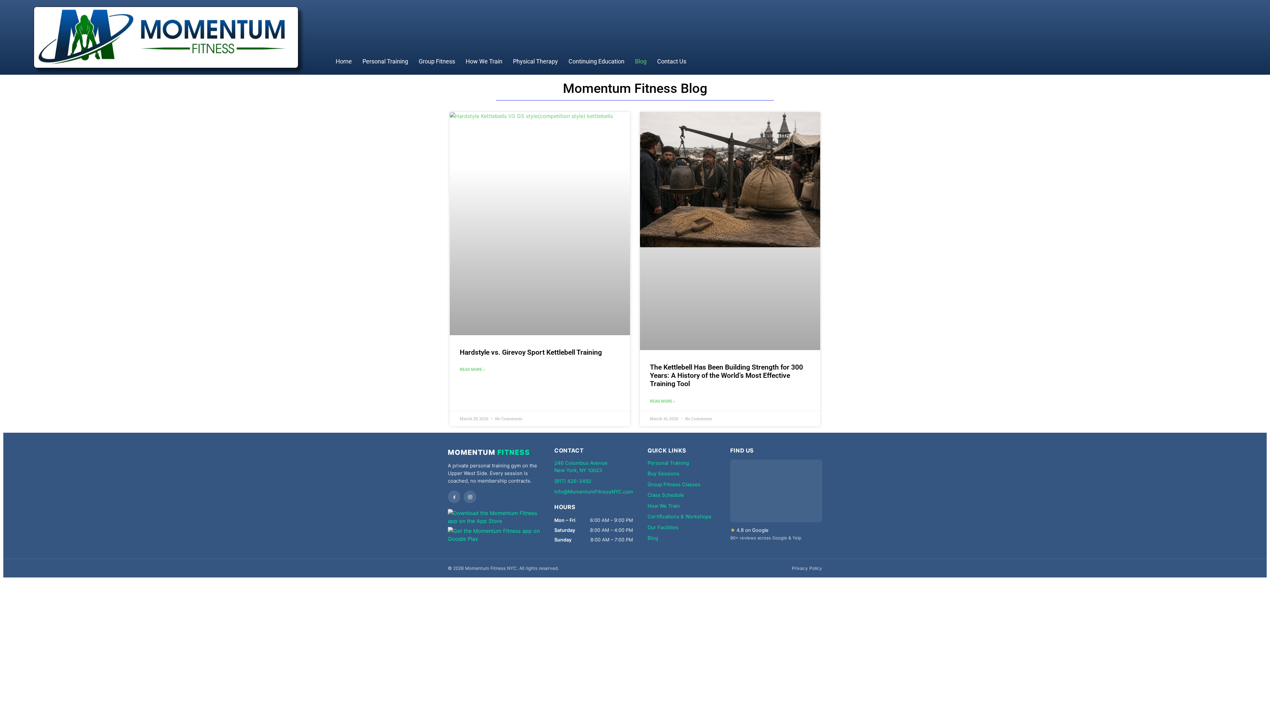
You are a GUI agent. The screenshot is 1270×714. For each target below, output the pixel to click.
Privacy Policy (807, 568)
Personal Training (385, 61)
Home (344, 61)
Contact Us (671, 61)
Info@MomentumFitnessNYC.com (593, 492)
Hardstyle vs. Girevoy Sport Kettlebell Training (531, 352)
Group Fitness (437, 61)
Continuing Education (596, 61)
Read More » (472, 369)
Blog (641, 61)
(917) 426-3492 (572, 481)
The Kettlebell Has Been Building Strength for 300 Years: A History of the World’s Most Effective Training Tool (726, 375)
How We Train (484, 61)
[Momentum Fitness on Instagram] (470, 497)
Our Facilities (663, 527)
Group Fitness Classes (674, 484)
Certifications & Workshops (679, 516)
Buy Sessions (663, 473)
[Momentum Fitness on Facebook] (454, 497)
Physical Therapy (535, 61)
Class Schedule (666, 495)
